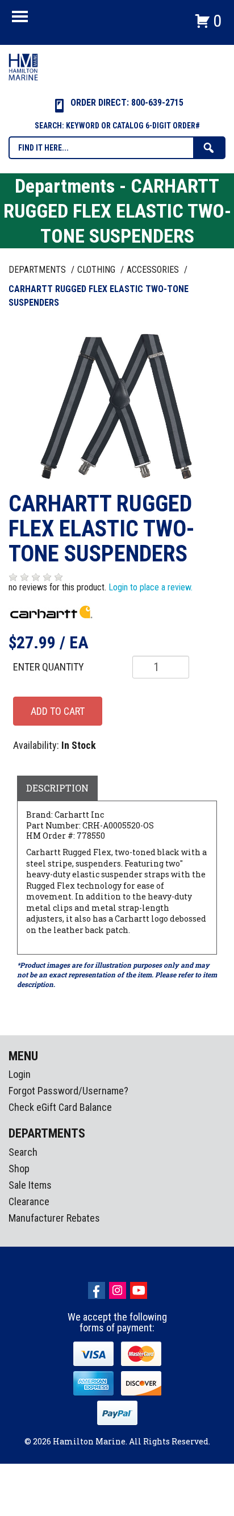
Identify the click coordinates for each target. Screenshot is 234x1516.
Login (20, 1074)
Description (57, 788)
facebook (96, 1290)
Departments (38, 269)
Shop (19, 1169)
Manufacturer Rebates (54, 1218)
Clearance (29, 1201)
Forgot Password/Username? (68, 1091)
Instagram (117, 1290)
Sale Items (30, 1185)
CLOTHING (97, 269)
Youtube (138, 1290)
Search (23, 1152)
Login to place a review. (150, 587)
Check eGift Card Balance (60, 1107)
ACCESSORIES (154, 269)
